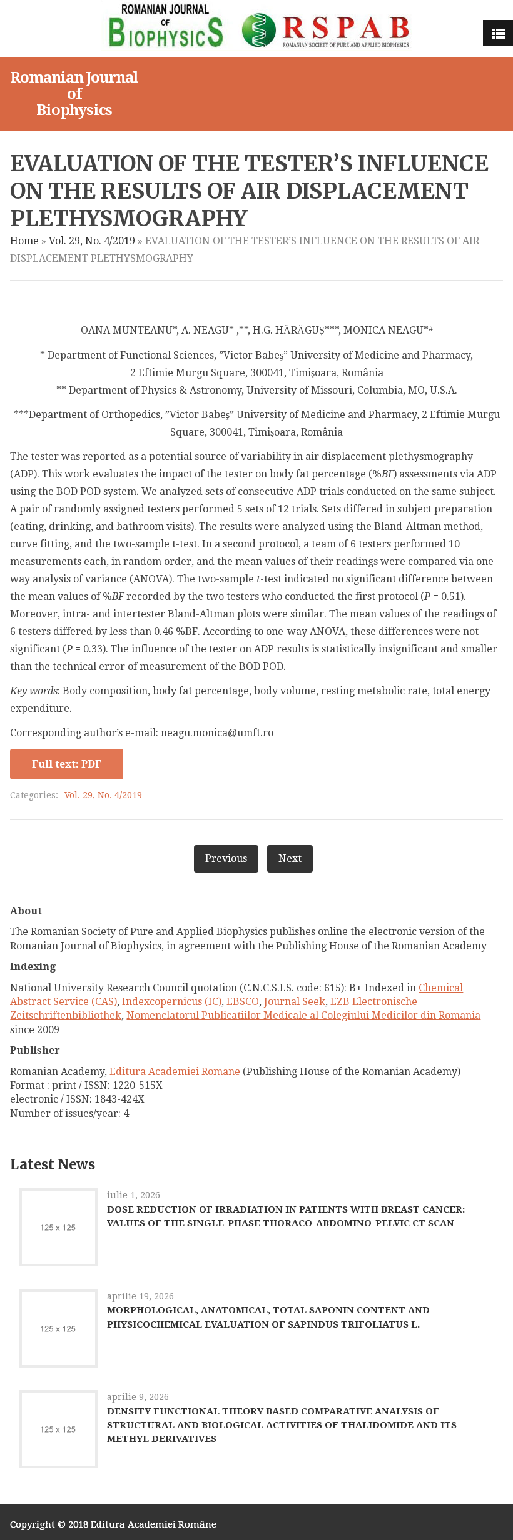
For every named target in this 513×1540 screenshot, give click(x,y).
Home (24, 241)
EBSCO (242, 1002)
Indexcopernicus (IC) (171, 1002)
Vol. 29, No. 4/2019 (92, 241)
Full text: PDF (66, 764)
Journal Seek (294, 1002)
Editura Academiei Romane (174, 1072)
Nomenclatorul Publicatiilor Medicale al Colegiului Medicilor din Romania (303, 1015)
